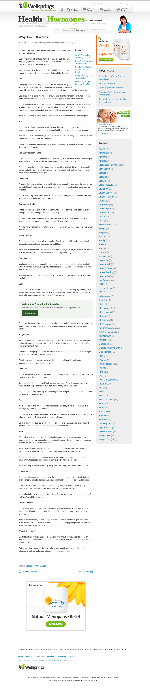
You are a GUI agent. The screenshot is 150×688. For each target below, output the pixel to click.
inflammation (105, 296)
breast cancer (105, 192)
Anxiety (102, 157)
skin (101, 391)
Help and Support (124, 4)
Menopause (104, 308)
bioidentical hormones (109, 165)
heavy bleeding (106, 272)
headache (103, 260)
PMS (101, 371)
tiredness (103, 419)
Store (72, 656)
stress (102, 403)
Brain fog (103, 188)
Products (30, 656)
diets (101, 220)
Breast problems (106, 196)
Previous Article (30, 572)
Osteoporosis (105, 352)
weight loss (40, 566)
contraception (105, 208)
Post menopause (107, 379)
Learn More (30, 313)
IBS (100, 292)
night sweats (105, 336)
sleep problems (106, 399)
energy (102, 228)
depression (104, 212)
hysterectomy (105, 288)
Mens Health (105, 312)
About (20, 660)
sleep (101, 395)
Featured (103, 236)
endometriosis (105, 224)
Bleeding (103, 177)
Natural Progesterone (109, 328)
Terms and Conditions (37, 660)
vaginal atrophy (106, 427)
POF (101, 375)
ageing (102, 149)
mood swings (105, 324)
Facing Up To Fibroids (107, 83)
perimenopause (106, 363)
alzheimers (104, 153)
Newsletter (113, 4)
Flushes (102, 248)
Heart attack (104, 264)
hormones (104, 276)
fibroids (102, 244)
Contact (26, 660)
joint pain (103, 300)
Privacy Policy (50, 660)
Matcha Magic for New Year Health (111, 88)
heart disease (105, 268)
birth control (104, 169)
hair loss (103, 256)
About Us (96, 4)
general (102, 252)
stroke (102, 407)
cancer (102, 200)
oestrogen (104, 344)
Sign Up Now (105, 133)
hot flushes (104, 280)
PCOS (102, 360)
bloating (30, 566)
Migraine (103, 316)
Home (20, 656)
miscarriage (104, 320)
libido (101, 304)
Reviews (40, 656)
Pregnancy (104, 383)
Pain (101, 356)
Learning (50, 656)
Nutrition (102, 340)
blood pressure (106, 184)
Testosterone (105, 411)
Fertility (102, 240)
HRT (101, 284)
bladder (102, 173)
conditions (104, 204)
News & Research (107, 332)
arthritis (102, 161)
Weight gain (104, 435)
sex (100, 387)
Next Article (84, 572)
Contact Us (104, 4)
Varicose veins (105, 431)
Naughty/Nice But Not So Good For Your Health (83, 69)
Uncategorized (105, 423)
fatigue (102, 232)
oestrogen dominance (109, 348)
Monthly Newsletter (105, 125)
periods (102, 367)
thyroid (102, 415)
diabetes (103, 216)
